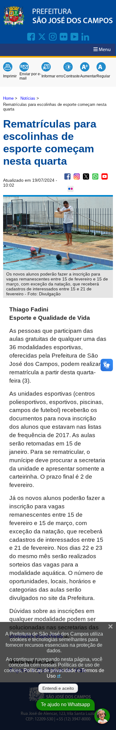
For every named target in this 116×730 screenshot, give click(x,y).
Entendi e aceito (58, 688)
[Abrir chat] (102, 716)
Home (8, 98)
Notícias (27, 98)
